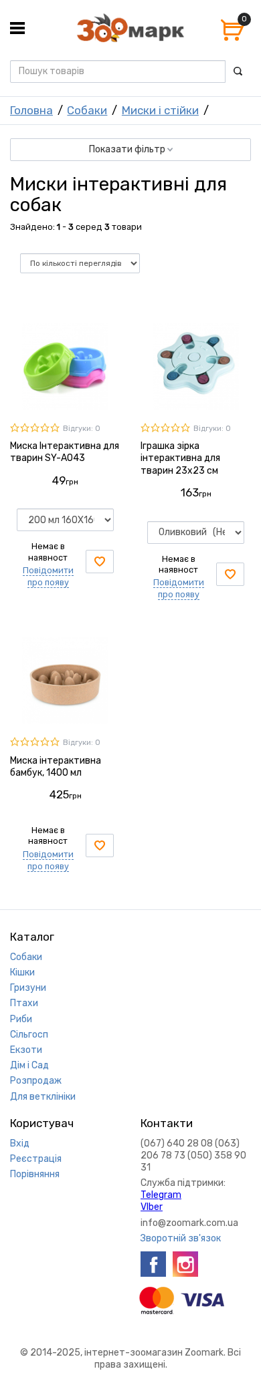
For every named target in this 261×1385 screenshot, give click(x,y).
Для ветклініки (43, 1096)
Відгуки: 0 (81, 428)
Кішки (22, 972)
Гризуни (28, 987)
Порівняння (35, 1174)
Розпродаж (36, 1080)
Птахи (24, 1003)
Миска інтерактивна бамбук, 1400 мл (55, 766)
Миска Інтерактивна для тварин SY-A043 (64, 452)
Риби (21, 1019)
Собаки (87, 110)
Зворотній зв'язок (181, 1238)
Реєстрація (36, 1159)
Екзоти (26, 1050)
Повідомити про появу (48, 576)
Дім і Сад (29, 1065)
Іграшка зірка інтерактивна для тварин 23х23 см (180, 458)
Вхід (19, 1143)
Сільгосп (29, 1034)
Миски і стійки (160, 110)
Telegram (161, 1195)
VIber (152, 1207)
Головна (31, 110)
